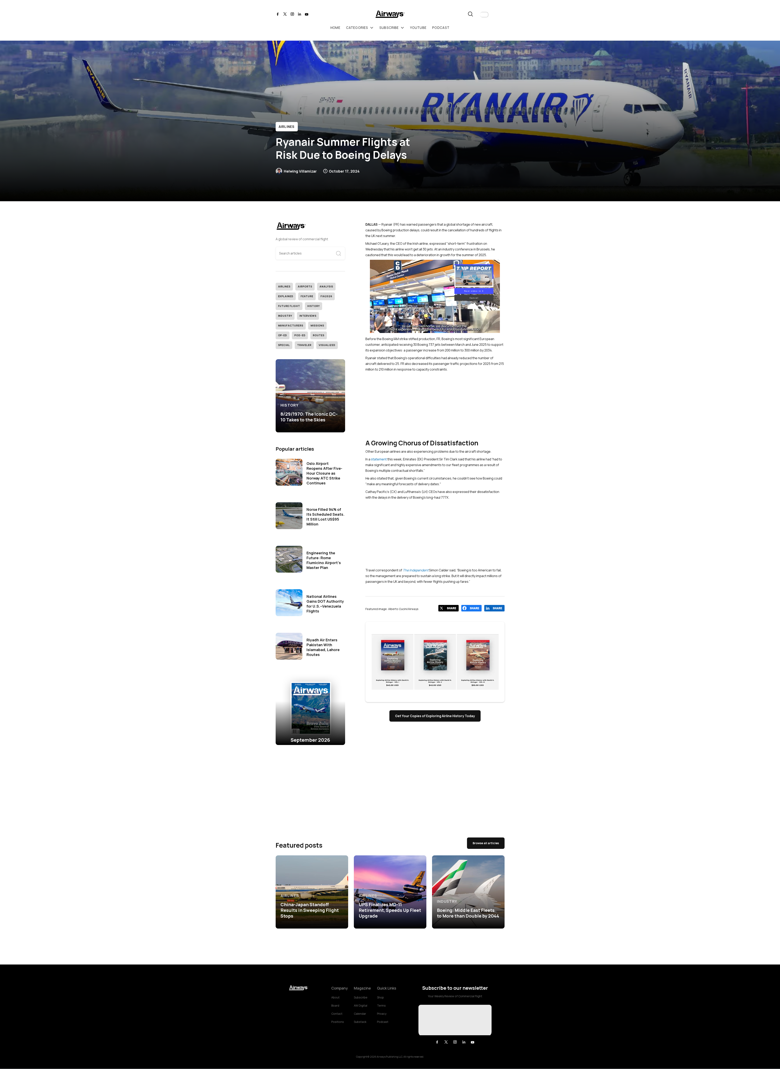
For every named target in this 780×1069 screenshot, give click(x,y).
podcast (441, 27)
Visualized (327, 345)
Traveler (304, 345)
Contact (336, 1014)
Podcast (382, 1022)
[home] (390, 15)
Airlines (287, 126)
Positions (337, 1022)
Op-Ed (282, 335)
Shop (380, 997)
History (313, 306)
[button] (484, 14)
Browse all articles (486, 843)
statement (379, 459)
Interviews (307, 316)
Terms (381, 1005)
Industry (285, 316)
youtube (418, 27)
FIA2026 (326, 296)
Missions (317, 325)
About (335, 997)
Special (284, 345)
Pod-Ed (300, 335)
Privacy (381, 1014)
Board (335, 1005)
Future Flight (289, 306)
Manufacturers (290, 325)
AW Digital (360, 1005)
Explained (286, 296)
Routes (318, 335)
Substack (360, 1022)
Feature (307, 296)
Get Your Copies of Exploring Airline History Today (435, 716)
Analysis (326, 286)
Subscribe (360, 997)
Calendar (360, 1014)
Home (335, 27)
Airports (305, 286)
